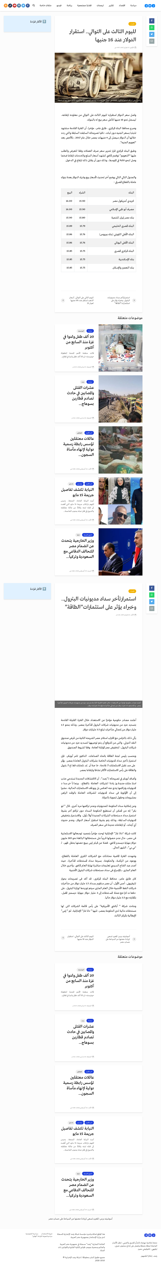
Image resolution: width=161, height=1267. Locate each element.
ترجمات (100, 5)
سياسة (133, 5)
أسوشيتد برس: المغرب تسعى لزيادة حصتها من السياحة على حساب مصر (80, 1218)
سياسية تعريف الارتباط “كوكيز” (42, 1236)
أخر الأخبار (89, 433)
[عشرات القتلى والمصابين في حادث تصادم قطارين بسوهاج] (120, 399)
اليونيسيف (81, 331)
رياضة (69, 5)
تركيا (78, 535)
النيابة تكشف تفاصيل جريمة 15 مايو (77, 492)
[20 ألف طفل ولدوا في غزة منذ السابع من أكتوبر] (120, 348)
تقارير (111, 5)
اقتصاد (122, 5)
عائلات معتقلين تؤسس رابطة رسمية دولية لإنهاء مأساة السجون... (78, 446)
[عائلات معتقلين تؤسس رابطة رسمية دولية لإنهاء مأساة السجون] (120, 449)
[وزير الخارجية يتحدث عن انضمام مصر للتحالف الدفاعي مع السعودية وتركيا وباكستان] (120, 551)
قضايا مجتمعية (84, 5)
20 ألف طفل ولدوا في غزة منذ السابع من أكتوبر (78, 342)
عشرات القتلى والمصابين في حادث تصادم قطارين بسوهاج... (80, 395)
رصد (83, 382)
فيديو (59, 5)
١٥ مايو (71, 484)
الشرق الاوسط (88, 535)
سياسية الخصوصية (32, 1234)
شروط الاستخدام (46, 1234)
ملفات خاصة (45, 5)
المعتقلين (79, 433)
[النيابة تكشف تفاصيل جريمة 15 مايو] (120, 500)
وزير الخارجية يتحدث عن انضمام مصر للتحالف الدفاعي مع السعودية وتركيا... (77, 548)
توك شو (79, 484)
